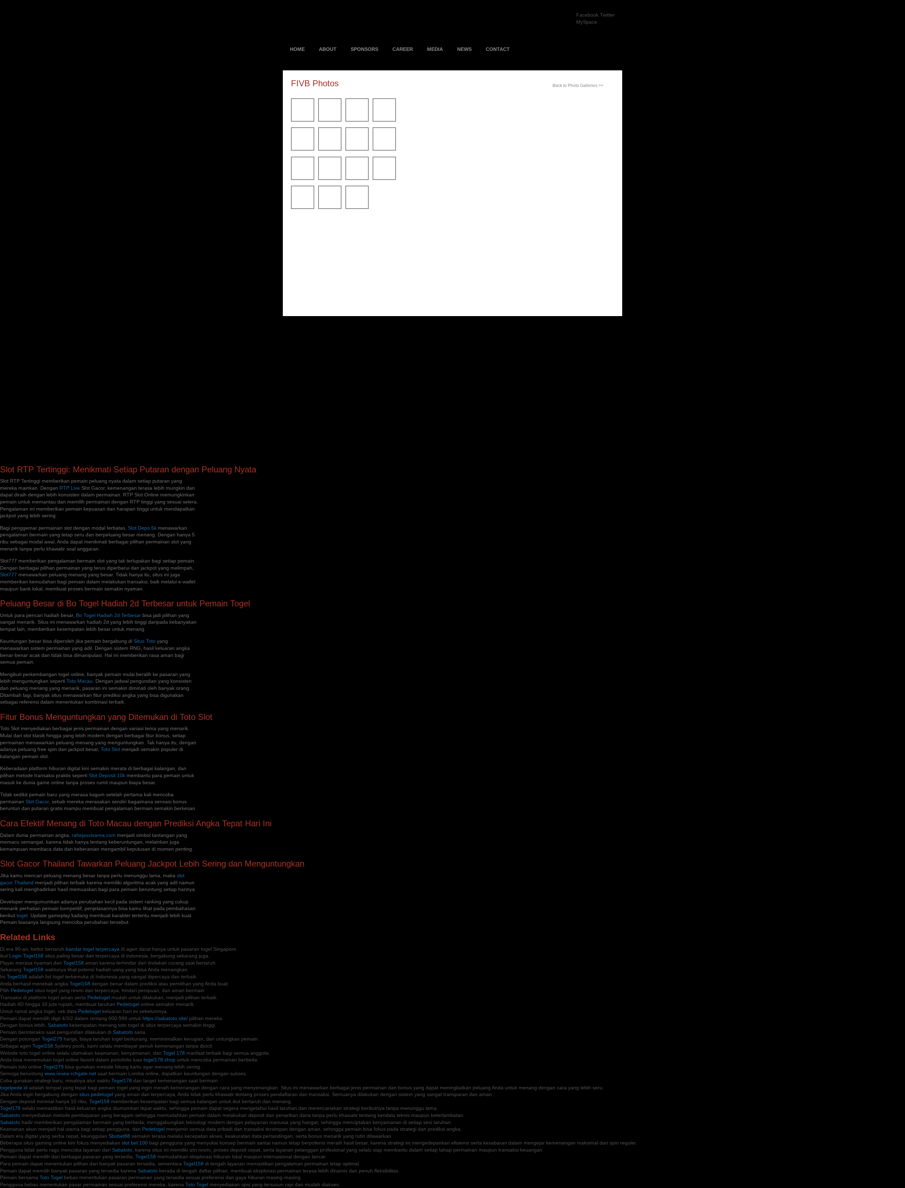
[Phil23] (302, 207)
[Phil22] (384, 178)
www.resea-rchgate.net (70, 1073)
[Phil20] (329, 178)
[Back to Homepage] (390, 19)
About (328, 49)
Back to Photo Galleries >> (578, 85)
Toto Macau (79, 681)
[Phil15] (329, 149)
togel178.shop (159, 1059)
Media (435, 49)
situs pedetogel (96, 1094)
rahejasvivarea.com (94, 835)
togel (22, 915)
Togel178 (121, 1080)
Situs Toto (145, 641)
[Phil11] (384, 120)
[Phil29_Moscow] (357, 207)
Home (297, 49)
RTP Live (69, 488)
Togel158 (73, 963)
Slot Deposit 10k (107, 775)
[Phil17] (384, 149)
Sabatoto (58, 1025)
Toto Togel (51, 1177)
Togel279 (52, 1039)
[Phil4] (302, 120)
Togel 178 (174, 1053)
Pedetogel (22, 990)
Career (402, 49)
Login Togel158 (26, 956)
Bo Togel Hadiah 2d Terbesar (108, 615)
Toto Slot (110, 749)
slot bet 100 (135, 1143)
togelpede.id (14, 1087)
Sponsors (364, 49)
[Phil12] (302, 149)
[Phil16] (357, 149)
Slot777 (8, 574)
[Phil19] (302, 178)
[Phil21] (357, 178)
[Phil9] (329, 120)
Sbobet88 (119, 1136)
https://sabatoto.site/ (165, 1018)
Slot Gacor (37, 801)
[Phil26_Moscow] (329, 207)
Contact (498, 49)
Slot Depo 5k (142, 528)
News (464, 49)
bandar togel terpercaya (92, 949)
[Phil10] (357, 120)
